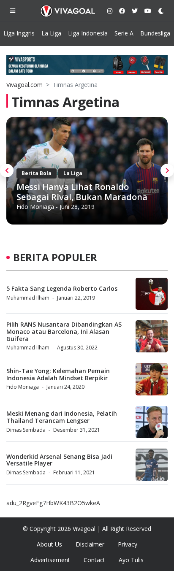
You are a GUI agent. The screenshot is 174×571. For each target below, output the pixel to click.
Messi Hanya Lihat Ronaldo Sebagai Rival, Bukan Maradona (81, 192)
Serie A (123, 33)
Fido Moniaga (35, 207)
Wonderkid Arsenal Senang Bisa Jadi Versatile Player (59, 460)
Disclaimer (90, 544)
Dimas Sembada (26, 429)
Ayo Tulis (131, 560)
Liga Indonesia (88, 33)
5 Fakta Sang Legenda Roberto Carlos (61, 288)
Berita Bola (37, 173)
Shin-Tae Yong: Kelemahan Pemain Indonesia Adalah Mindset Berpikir (58, 374)
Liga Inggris (19, 33)
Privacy (127, 544)
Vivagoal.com (24, 85)
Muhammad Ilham (27, 297)
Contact (94, 560)
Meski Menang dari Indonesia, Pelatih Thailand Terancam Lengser (61, 417)
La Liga (51, 33)
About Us (49, 544)
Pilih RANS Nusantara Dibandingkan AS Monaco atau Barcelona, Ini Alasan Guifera (64, 331)
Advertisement (50, 560)
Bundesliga (155, 33)
